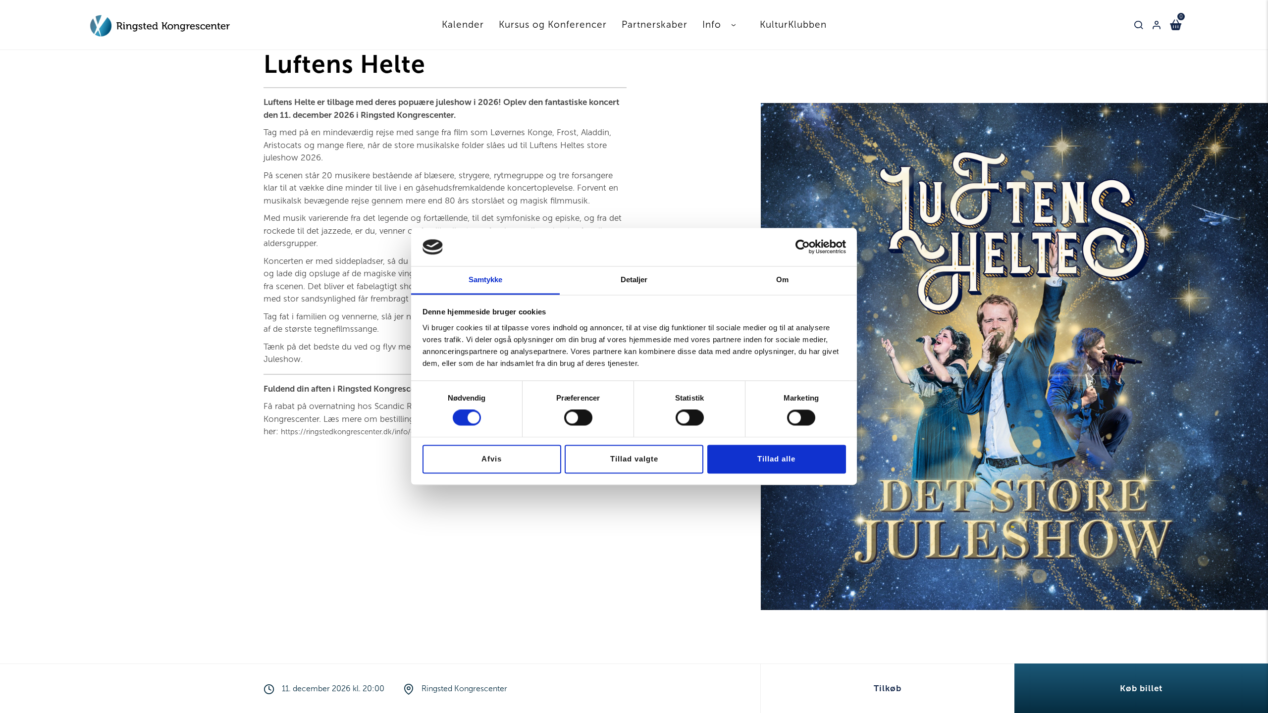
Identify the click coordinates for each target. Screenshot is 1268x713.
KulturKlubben (793, 24)
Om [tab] (782, 279)
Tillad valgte (634, 459)
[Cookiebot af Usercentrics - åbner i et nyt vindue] (802, 247)
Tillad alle (776, 459)
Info (711, 24)
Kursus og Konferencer (553, 24)
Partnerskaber (654, 24)
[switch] (578, 418)
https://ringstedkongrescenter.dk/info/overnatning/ (367, 431)
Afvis (491, 459)
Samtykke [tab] (486, 279)
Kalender (463, 24)
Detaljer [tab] (634, 279)
